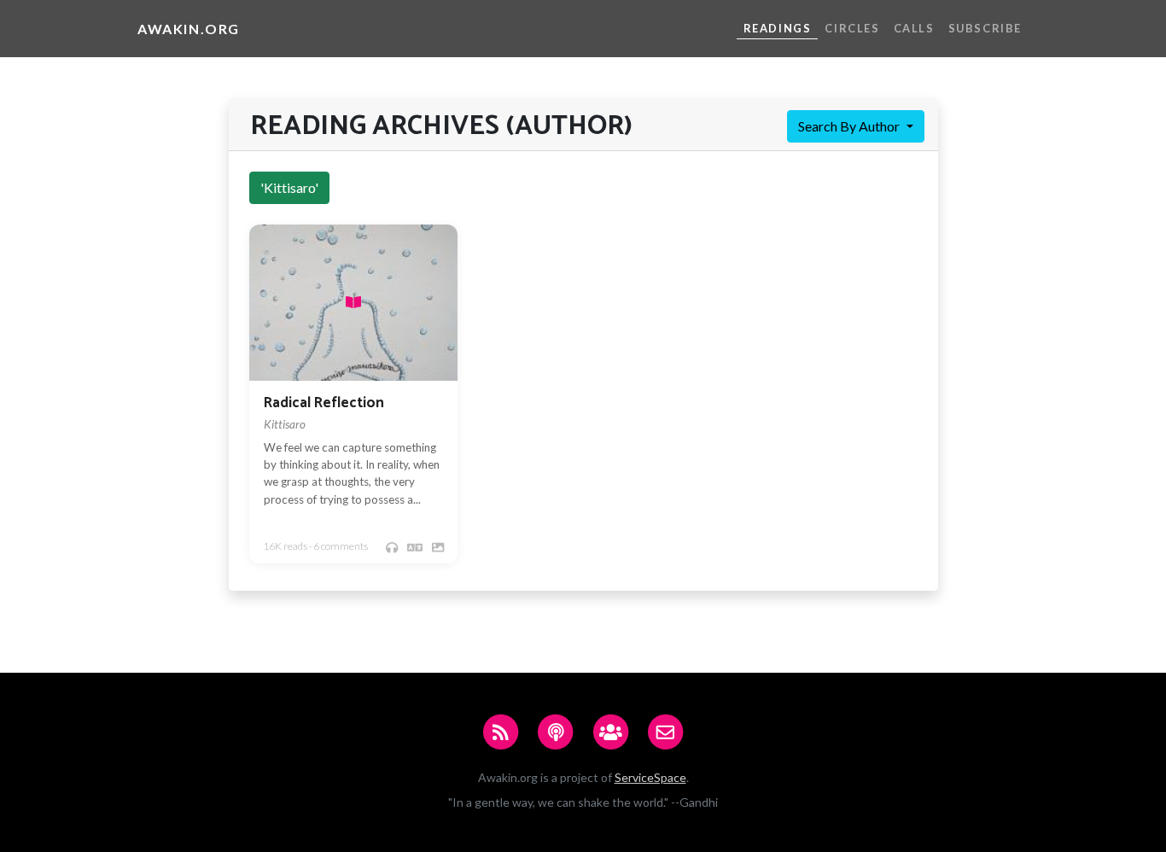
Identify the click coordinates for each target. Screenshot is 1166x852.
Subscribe (985, 28)
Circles (852, 28)
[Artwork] (438, 547)
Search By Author (850, 126)
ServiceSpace (650, 777)
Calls (914, 28)
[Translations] (415, 547)
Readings (777, 28)
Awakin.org (188, 28)
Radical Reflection (324, 403)
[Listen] (392, 547)
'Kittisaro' (289, 187)
